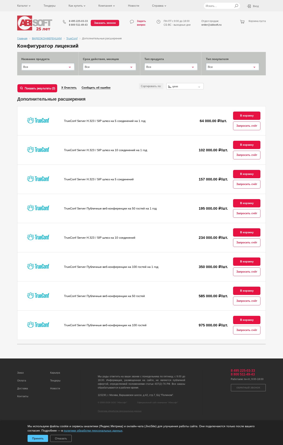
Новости (133, 5)
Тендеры (50, 5)
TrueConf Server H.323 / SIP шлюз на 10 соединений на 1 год (105, 150)
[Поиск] (236, 6)
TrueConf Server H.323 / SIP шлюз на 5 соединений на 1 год (104, 121)
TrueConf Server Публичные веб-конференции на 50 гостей (104, 296)
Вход (256, 6)
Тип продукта (154, 59)
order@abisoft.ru (211, 24)
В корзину (247, 115)
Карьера (55, 372)
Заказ (20, 372)
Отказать (61, 438)
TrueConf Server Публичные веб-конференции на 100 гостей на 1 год (111, 266)
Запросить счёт (246, 125)
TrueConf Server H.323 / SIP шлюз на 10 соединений (99, 237)
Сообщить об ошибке (96, 87)
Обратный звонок (248, 387)
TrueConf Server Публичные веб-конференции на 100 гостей (105, 325)
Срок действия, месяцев (101, 59)
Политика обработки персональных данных (120, 411)
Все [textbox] (25, 67)
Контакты (22, 396)
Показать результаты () (40, 88)
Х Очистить (69, 87)
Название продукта (35, 59)
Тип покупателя (217, 59)
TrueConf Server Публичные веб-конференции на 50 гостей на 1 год (110, 208)
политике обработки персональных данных (93, 430)
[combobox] (48, 67)
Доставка (22, 388)
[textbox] (185, 86)
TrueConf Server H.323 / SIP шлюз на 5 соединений (99, 179)
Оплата (21, 380)
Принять (38, 438)
